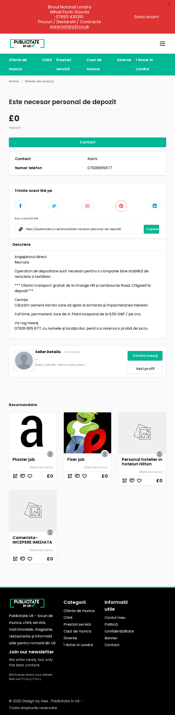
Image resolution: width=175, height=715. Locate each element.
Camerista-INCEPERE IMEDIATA (32, 540)
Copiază (152, 229)
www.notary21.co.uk (69, 26)
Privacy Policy (31, 679)
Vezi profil (145, 368)
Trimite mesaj (145, 355)
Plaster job (24, 459)
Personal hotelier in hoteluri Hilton (142, 462)
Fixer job (76, 459)
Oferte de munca (39, 81)
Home (14, 81)
